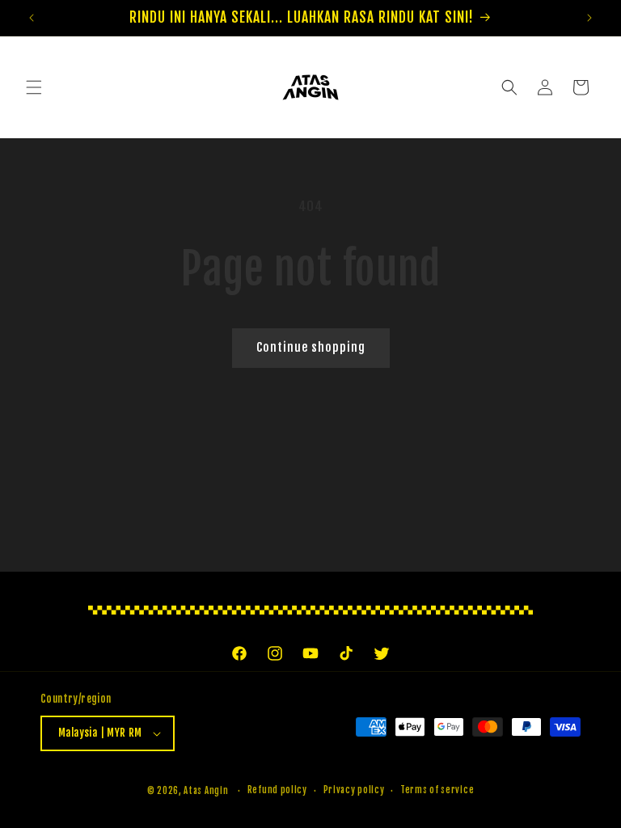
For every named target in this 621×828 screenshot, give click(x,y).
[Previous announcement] (31, 18)
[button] (34, 87)
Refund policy (277, 790)
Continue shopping (310, 347)
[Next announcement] (589, 18)
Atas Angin (206, 790)
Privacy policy (354, 790)
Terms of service (437, 790)
